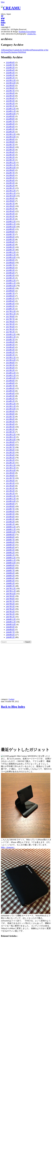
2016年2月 (10, 352)
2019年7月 (10, 265)
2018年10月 (11, 286)
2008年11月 (11, 560)
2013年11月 (11, 406)
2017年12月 (11, 311)
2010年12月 (11, 496)
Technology (13, 52)
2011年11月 (11, 468)
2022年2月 (10, 186)
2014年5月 (10, 391)
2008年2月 (10, 583)
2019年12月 (11, 252)
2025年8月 (10, 88)
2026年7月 (10, 65)
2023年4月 (10, 152)
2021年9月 (10, 198)
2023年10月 (11, 137)
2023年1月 (10, 160)
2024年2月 (10, 132)
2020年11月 (11, 224)
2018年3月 (10, 304)
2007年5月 (10, 606)
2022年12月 (11, 163)
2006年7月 (10, 632)
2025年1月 (10, 106)
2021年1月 (10, 219)
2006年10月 (11, 624)
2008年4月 (10, 578)
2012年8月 (10, 445)
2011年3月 (10, 488)
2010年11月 (11, 499)
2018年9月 (10, 288)
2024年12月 (11, 109)
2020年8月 (10, 232)
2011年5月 (10, 483)
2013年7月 (10, 417)
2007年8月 (10, 599)
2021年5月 (10, 209)
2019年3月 (10, 275)
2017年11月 (11, 314)
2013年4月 (10, 424)
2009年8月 (10, 537)
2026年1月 (10, 78)
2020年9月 (10, 229)
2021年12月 (11, 191)
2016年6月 (10, 342)
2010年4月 (10, 517)
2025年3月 (10, 101)
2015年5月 (10, 365)
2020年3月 (10, 245)
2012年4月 (10, 455)
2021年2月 (10, 216)
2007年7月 (10, 601)
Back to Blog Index (13, 706)
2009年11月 (11, 529)
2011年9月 (10, 473)
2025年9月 (10, 86)
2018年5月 (10, 299)
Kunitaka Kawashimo (27, 32)
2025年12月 (11, 80)
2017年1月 (10, 332)
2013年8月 (10, 414)
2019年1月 (10, 278)
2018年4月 (10, 301)
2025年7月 (10, 91)
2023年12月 (11, 134)
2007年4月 (10, 609)
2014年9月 (10, 381)
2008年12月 (11, 558)
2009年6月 (10, 542)
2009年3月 (10, 550)
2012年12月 (11, 435)
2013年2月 (10, 429)
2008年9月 (10, 565)
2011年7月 (10, 478)
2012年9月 (10, 442)
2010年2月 (10, 522)
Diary (11, 50)
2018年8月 (10, 291)
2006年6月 (10, 635)
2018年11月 (11, 283)
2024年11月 (11, 111)
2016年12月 (11, 334)
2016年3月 (10, 350)
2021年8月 (10, 201)
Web (20, 52)
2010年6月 (10, 512)
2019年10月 (11, 257)
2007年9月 (10, 596)
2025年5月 (10, 96)
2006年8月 (10, 630)
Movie (28, 50)
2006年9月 (10, 627)
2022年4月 (10, 181)
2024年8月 (10, 119)
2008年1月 (10, 586)
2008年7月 (10, 571)
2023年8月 (10, 142)
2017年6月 (10, 322)
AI (2, 50)
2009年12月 (11, 527)
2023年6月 (10, 147)
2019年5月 (10, 270)
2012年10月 (11, 440)
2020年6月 (10, 237)
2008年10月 (11, 563)
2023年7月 (10, 145)
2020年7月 (10, 234)
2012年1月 (10, 463)
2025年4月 (10, 98)
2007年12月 (11, 589)
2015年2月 (10, 370)
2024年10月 (11, 114)
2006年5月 (10, 637)
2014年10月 (11, 378)
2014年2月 (10, 399)
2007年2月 (10, 614)
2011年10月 (11, 470)
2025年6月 (10, 93)
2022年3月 (10, 183)
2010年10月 (11, 501)
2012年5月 (10, 453)
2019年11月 (11, 255)
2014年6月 (10, 388)
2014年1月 (10, 401)
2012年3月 (10, 458)
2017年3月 (10, 329)
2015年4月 (10, 368)
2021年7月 (10, 204)
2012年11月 (11, 437)
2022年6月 (10, 175)
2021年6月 (10, 206)
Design (6, 50)
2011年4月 (10, 486)
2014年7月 (10, 386)
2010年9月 (10, 504)
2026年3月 (10, 73)
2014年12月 (11, 373)
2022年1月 (10, 188)
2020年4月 (10, 242)
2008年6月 (10, 573)
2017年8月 (10, 317)
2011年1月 (10, 494)
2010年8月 (10, 506)
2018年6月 (10, 296)
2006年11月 (11, 622)
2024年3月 (10, 129)
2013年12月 (11, 404)
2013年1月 (10, 432)
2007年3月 (10, 612)
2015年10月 (11, 360)
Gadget (16, 50)
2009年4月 (10, 547)
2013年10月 (11, 409)
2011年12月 (11, 465)
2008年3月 (10, 581)
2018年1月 (10, 309)
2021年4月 (10, 211)
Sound (6, 52)
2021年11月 (11, 193)
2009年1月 (10, 555)
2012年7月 (10, 447)
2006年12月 (11, 619)
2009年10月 (11, 532)
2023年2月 (10, 157)
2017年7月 (10, 319)
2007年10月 (11, 594)
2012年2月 (10, 460)
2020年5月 (10, 240)
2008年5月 (10, 576)
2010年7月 (10, 509)
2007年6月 (10, 604)
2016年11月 (11, 337)
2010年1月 (10, 524)
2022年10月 (11, 168)
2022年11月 (11, 165)
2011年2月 (10, 491)
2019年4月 (10, 273)
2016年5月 (10, 345)
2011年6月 (10, 481)
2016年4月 (10, 347)
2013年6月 (10, 419)
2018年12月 (11, 281)
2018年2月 (10, 306)
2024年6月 (10, 124)
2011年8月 (10, 476)
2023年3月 (10, 155)
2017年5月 (10, 324)
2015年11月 (11, 358)
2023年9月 (10, 139)
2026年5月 (10, 68)
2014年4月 (10, 393)
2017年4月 (10, 327)
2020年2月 (10, 247)
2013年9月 (10, 411)
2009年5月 (10, 545)
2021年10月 (11, 196)
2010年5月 (10, 514)
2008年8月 (10, 568)
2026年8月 (10, 62)
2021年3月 (10, 214)
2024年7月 (10, 121)
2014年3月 (10, 396)
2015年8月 (10, 363)
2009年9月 (10, 535)
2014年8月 (10, 383)
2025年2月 (10, 104)
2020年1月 (10, 250)
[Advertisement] (26, 670)
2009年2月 (10, 553)
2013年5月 (10, 422)
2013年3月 (10, 427)
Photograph (35, 50)
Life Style (22, 50)
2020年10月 (11, 227)
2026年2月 (10, 75)
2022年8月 (10, 170)
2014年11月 (11, 376)
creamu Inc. (31, 34)
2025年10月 (11, 83)
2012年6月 (10, 450)
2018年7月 (10, 293)
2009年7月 (10, 540)
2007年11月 (11, 591)
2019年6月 (10, 268)
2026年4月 (10, 70)
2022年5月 (10, 178)
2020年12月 (11, 222)
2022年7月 (10, 173)
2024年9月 (10, 116)
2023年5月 (10, 150)
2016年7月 (10, 340)
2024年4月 (10, 127)
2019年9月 (10, 260)
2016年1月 (10, 355)
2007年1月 (10, 617)
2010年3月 (10, 519)
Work (24, 52)
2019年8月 (10, 263)
